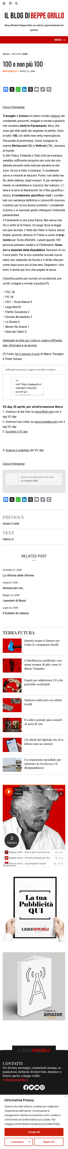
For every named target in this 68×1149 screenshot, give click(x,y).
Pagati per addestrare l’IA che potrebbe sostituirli (43, 682)
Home (6, 54)
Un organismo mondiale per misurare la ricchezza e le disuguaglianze (42, 764)
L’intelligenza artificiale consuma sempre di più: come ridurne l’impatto (43, 664)
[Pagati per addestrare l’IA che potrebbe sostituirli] (12, 685)
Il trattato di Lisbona (16, 613)
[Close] (65, 1096)
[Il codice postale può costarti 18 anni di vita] (12, 724)
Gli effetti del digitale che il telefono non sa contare (44, 742)
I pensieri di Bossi (14, 600)
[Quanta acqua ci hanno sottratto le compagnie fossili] (12, 645)
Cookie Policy (52, 1124)
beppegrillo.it (10, 71)
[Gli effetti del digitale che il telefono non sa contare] (12, 744)
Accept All (34, 1132)
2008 (24, 54)
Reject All (48, 1141)
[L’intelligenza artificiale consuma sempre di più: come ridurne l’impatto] (12, 665)
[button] (6, 3)
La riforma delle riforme (18, 575)
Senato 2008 (11, 523)
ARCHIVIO (16, 54)
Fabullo (8, 539)
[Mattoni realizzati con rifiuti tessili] (12, 705)
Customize (17, 1141)
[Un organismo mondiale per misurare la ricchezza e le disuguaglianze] (12, 764)
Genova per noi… (13, 588)
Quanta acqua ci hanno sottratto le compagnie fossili (42, 642)
